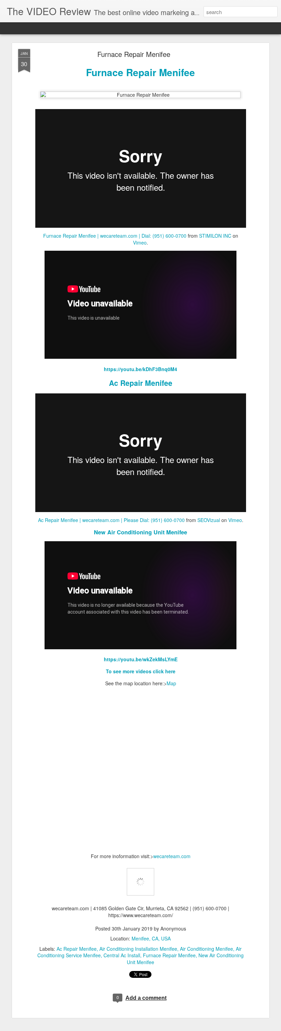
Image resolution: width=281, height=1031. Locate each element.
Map (171, 683)
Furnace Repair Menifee (133, 54)
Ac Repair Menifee (140, 383)
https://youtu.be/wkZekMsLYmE (141, 659)
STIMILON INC (215, 235)
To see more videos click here (140, 671)
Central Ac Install (121, 955)
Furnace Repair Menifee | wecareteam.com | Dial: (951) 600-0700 (114, 235)
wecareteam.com (172, 856)
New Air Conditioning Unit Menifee (140, 532)
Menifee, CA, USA (151, 938)
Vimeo (140, 242)
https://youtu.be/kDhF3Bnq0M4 (140, 369)
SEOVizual (208, 520)
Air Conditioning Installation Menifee (138, 948)
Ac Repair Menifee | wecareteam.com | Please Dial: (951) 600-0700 (111, 520)
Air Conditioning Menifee (206, 948)
